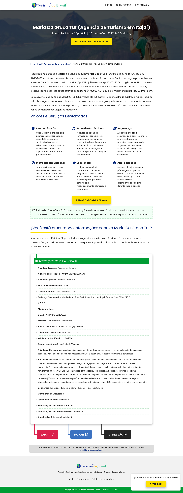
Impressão (116, 434)
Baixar (45, 434)
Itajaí (39, 64)
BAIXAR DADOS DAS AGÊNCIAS (91, 41)
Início (108, 5)
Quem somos (82, 479)
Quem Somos (123, 5)
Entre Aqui (156, 481)
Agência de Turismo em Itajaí (57, 64)
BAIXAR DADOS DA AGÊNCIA (91, 200)
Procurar (141, 5)
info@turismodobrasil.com (91, 450)
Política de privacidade (103, 479)
